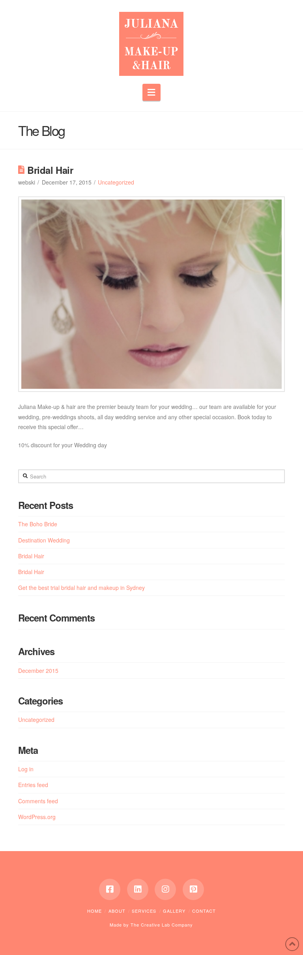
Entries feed (33, 785)
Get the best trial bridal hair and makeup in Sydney (81, 587)
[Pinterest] (193, 889)
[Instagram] (165, 889)
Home (94, 911)
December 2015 (38, 670)
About (116, 911)
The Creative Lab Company (162, 924)
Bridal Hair (31, 556)
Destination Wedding (44, 540)
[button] (151, 92)
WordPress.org (37, 817)
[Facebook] (109, 889)
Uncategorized (116, 182)
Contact (204, 911)
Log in (26, 769)
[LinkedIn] (137, 889)
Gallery (174, 911)
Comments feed (38, 801)
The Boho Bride (37, 524)
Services (144, 911)
